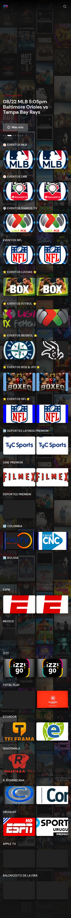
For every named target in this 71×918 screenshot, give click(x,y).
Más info (17, 127)
